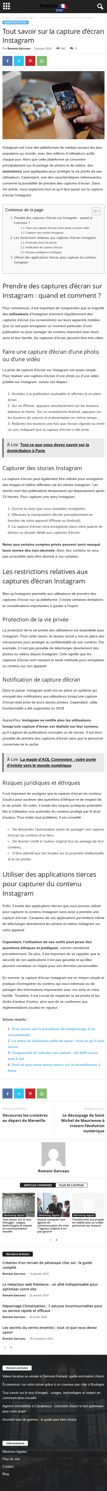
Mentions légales (14, 1451)
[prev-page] (50, 1239)
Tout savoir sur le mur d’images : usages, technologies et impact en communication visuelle (17, 1225)
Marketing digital (26, 17)
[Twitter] (19, 61)
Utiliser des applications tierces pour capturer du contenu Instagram (55, 260)
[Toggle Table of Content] (93, 211)
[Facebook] (7, 61)
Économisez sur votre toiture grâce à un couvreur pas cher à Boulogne (53, 1384)
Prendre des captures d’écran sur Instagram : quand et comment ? (53, 220)
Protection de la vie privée (41, 242)
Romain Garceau (18, 48)
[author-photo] (53, 1154)
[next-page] (56, 1239)
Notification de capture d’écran (44, 247)
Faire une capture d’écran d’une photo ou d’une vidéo (58, 227)
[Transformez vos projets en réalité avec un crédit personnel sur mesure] (88, 1205)
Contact (8, 1466)
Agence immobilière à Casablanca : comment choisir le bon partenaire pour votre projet (52, 1408)
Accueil (6, 17)
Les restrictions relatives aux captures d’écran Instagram (55, 238)
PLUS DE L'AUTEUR (71, 1185)
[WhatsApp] (42, 61)
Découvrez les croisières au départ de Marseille (25, 1118)
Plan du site (11, 1459)
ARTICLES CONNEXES (38, 1185)
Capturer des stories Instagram (44, 232)
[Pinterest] (30, 61)
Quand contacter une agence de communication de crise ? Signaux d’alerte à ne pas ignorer (53, 1225)
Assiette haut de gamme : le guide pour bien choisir (39, 1419)
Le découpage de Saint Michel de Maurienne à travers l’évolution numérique (83, 1123)
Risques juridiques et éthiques (44, 252)
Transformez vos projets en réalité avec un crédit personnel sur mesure (88, 1222)
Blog (5, 1474)
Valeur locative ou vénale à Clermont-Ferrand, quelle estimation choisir (53, 1376)
